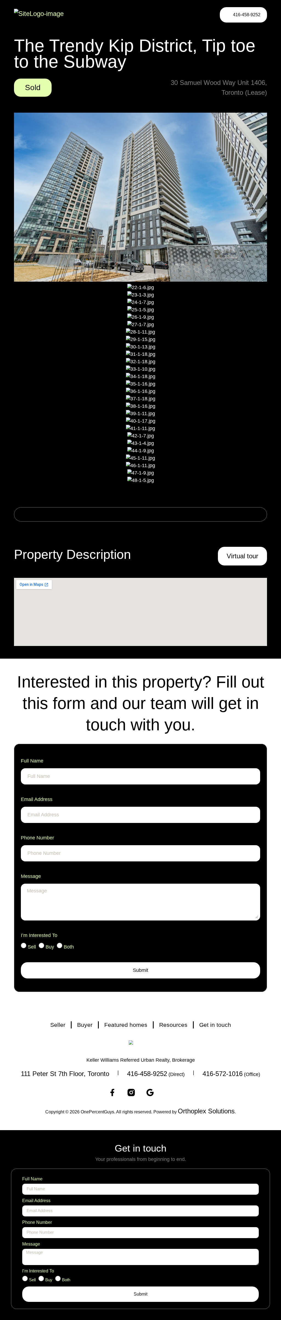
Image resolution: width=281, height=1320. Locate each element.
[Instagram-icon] (131, 1092)
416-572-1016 (223, 1073)
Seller (57, 1025)
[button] (203, 14)
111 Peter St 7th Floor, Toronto (65, 1073)
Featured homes (125, 1025)
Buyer (84, 1025)
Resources (173, 1025)
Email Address (36, 799)
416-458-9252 (147, 1073)
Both (69, 947)
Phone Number (37, 838)
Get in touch (215, 1025)
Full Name (32, 761)
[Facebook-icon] (112, 1092)
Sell (32, 947)
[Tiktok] (169, 1092)
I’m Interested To (39, 935)
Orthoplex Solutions (206, 1111)
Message (31, 876)
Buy (50, 947)
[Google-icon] (150, 1092)
